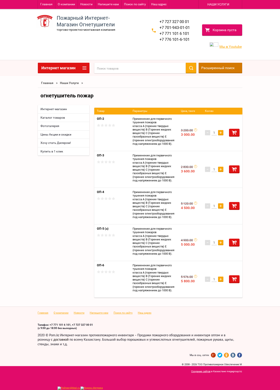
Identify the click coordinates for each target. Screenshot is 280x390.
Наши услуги (218, 4)
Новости (86, 4)
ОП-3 (100, 155)
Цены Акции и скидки (55, 134)
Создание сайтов (200, 371)
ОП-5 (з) (102, 228)
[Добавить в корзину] (234, 133)
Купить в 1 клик (51, 151)
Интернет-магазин (53, 109)
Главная (46, 4)
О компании (66, 4)
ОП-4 (100, 192)
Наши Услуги (69, 83)
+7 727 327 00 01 (174, 21)
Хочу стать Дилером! (55, 143)
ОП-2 (100, 118)
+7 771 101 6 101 (174, 33)
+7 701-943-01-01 (174, 27)
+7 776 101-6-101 (174, 39)
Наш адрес (158, 4)
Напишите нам (108, 4)
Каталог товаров (52, 117)
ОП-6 (100, 265)
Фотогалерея (49, 126)
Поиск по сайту (135, 4)
